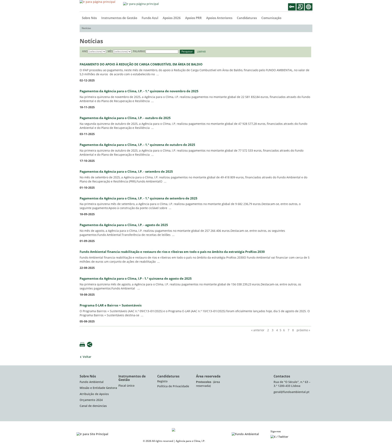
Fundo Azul (150, 18)
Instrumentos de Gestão (119, 18)
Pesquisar (187, 51)
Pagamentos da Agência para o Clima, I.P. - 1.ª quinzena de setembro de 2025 (138, 198)
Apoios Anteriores (219, 18)
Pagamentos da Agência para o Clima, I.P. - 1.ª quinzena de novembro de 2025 (139, 91)
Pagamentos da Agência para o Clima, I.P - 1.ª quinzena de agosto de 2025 (136, 278)
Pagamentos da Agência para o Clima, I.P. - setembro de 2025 (126, 171)
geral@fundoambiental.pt (292, 392)
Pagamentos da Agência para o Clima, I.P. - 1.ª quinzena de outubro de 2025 (137, 145)
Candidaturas (247, 18)
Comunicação (271, 18)
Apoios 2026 (172, 18)
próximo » (303, 330)
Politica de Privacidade (173, 386)
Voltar (87, 357)
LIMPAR (201, 51)
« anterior (257, 330)
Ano (84, 51)
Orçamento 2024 (91, 400)
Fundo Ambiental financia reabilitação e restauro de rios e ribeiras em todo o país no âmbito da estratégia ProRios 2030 (172, 252)
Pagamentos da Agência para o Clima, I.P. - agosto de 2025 (124, 225)
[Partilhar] (89, 345)
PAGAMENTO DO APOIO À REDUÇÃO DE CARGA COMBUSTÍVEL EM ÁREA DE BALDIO (141, 64)
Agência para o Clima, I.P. (190, 441)
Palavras (139, 51)
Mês (110, 51)
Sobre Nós (89, 18)
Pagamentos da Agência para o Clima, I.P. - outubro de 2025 (125, 118)
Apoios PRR (193, 18)
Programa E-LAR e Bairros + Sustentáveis (110, 305)
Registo (162, 381)
